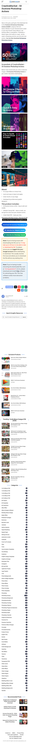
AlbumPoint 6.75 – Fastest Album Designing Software (18, 396)
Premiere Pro (14, 620)
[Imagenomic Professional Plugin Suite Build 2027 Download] (23, 701)
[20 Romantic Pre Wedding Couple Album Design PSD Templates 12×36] (6, 433)
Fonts (14, 547)
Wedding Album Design (14, 683)
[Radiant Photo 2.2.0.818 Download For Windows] (23, 708)
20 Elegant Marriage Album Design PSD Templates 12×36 (18, 454)
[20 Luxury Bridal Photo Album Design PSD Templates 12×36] (6, 426)
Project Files (14, 634)
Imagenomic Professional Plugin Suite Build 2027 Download (10, 701)
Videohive (14, 678)
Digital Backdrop (14, 529)
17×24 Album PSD (14, 495)
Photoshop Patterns (14, 605)
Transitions (14, 659)
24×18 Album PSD (14, 498)
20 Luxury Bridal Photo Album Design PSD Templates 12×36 (19, 424)
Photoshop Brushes (14, 600)
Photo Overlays (14, 588)
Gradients (14, 554)
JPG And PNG (14, 566)
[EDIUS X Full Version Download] (6, 413)
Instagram (14, 564)
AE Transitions (14, 505)
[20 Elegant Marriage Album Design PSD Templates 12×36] (6, 456)
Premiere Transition (14, 622)
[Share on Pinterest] (19, 287)
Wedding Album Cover (14, 680)
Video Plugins (14, 673)
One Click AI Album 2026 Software (18, 387)
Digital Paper (14, 532)
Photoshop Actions (14, 595)
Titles (14, 656)
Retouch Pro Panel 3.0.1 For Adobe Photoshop (10, 721)
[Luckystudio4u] (14, 2)
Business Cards (14, 522)
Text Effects (14, 651)
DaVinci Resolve (14, 527)
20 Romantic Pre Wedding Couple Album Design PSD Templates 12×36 (18, 431)
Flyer (14, 544)
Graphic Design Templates (14, 556)
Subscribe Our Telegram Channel (16, 230)
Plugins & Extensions (14, 617)
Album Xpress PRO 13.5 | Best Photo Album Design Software (19, 373)
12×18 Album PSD (14, 488)
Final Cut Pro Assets (14, 542)
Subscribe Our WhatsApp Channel (15, 235)
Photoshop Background (14, 598)
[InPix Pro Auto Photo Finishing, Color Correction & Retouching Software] (6, 367)
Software (13, 382)
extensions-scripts (14, 537)
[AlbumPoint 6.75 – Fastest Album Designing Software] (6, 398)
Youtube (14, 690)
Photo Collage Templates (14, 578)
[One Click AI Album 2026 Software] (6, 390)
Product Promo (14, 632)
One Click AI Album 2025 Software (18, 403)
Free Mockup (14, 551)
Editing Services (14, 534)
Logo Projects (14, 571)
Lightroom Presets (14, 568)
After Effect (14, 507)
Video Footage (14, 671)
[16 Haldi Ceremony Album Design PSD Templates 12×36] (6, 449)
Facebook (14, 539)
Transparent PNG (14, 661)
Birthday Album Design (14, 512)
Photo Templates (14, 590)
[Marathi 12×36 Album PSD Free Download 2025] (6, 479)
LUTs (14, 573)
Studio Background (14, 646)
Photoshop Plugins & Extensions (14, 607)
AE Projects (14, 500)
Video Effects (14, 668)
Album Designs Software (16, 359)
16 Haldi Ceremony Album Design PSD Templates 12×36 (18, 447)
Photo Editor (13, 368)
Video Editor (14, 666)
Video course (14, 663)
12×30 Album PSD (14, 490)
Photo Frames (14, 585)
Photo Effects (14, 583)
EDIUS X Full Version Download (17, 410)
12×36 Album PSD (14, 493)
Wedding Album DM (14, 685)
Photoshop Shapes (14, 610)
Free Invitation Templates (14, 549)
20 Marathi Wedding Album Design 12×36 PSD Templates (18, 439)
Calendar (14, 525)
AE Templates (14, 503)
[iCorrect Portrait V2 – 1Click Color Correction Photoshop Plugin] (23, 715)
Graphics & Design (14, 559)
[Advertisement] (14, 336)
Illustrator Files (14, 561)
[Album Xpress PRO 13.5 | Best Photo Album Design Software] (6, 375)
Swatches (14, 649)
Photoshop (15, 16)
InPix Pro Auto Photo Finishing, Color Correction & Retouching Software (19, 365)
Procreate (14, 627)
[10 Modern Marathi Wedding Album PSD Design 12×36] (6, 472)
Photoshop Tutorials (14, 615)
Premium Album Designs (14, 624)
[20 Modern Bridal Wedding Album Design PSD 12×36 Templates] (6, 464)
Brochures (14, 520)
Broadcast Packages (14, 517)
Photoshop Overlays (14, 603)
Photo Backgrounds (14, 576)
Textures (14, 654)
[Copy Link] (25, 290)
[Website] (25, 296)
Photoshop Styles (14, 612)
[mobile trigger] (3, 1)
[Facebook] (26, 296)
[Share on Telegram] (22, 290)
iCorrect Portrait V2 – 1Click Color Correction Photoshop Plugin (10, 715)
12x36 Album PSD (14, 426)
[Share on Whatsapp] (22, 287)
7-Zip (17, 271)
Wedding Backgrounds (14, 688)
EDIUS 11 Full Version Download (18, 380)
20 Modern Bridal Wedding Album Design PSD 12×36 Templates (18, 462)
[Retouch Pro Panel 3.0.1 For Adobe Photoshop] (23, 722)
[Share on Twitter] (15, 287)
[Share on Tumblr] (26, 287)
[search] (26, 1)
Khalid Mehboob (8, 295)
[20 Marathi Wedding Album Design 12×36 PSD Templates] (6, 441)
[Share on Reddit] (18, 290)
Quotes (14, 637)
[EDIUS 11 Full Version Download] (6, 383)
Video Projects (14, 676)
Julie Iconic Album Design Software (18, 357)
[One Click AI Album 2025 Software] (6, 406)
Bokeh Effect (14, 515)
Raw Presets (14, 639)
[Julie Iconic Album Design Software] (6, 360)
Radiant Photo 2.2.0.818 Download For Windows (10, 707)
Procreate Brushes (14, 629)
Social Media (14, 641)
